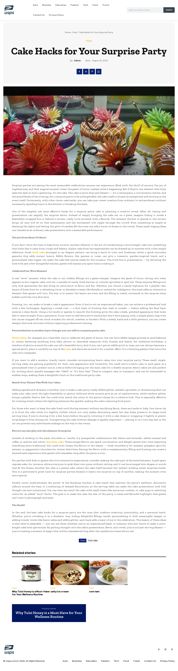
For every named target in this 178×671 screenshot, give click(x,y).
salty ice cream (59, 591)
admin (77, 60)
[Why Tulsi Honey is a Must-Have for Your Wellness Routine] (31, 572)
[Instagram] (165, 649)
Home (68, 32)
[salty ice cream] (69, 572)
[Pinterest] (92, 71)
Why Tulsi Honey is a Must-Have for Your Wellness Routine (31, 593)
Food (74, 32)
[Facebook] (79, 71)
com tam (94, 591)
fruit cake (92, 540)
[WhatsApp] (98, 71)
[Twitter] (86, 71)
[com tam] (108, 572)
